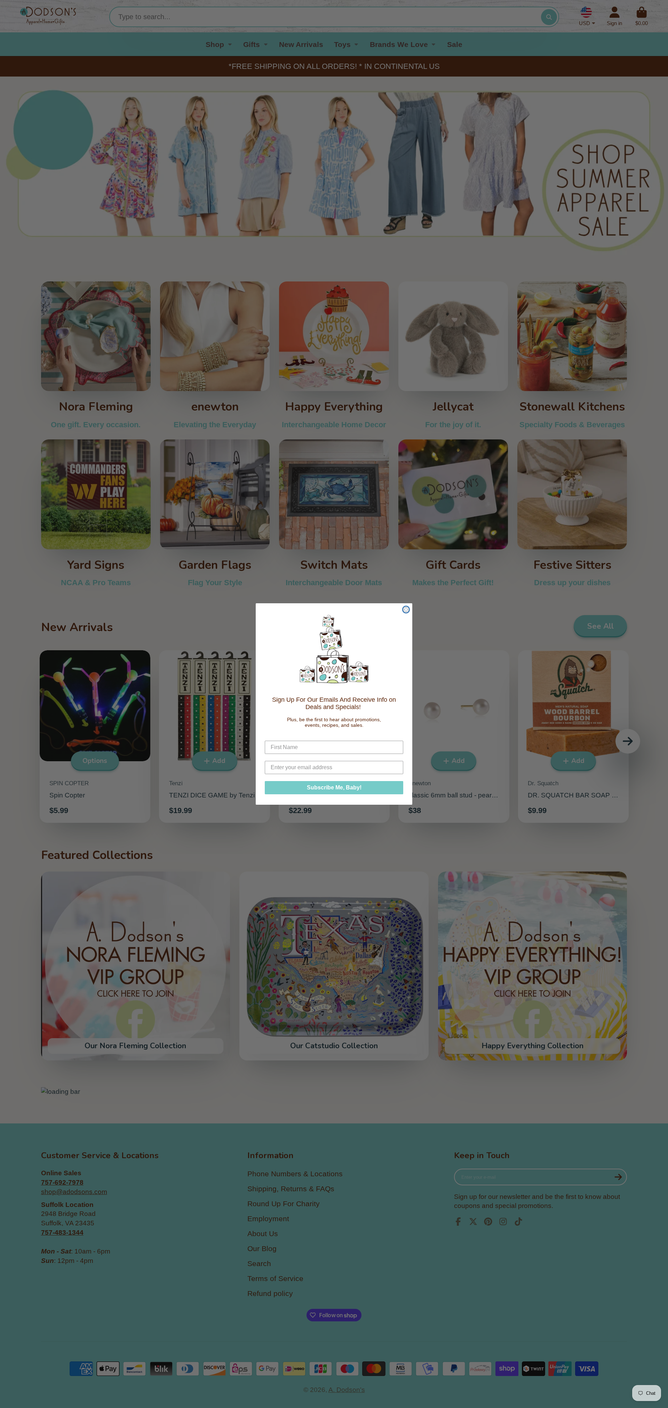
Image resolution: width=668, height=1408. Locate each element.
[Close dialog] (406, 609)
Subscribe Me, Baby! (334, 787)
